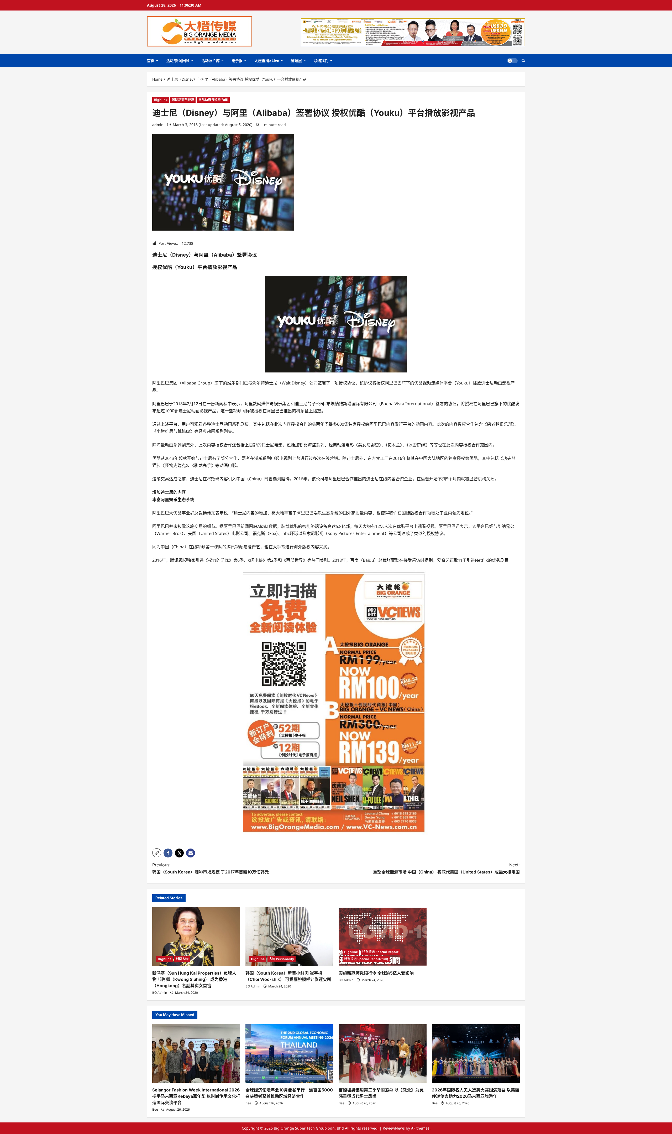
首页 (150, 60)
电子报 (237, 60)
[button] (523, 60)
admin (158, 124)
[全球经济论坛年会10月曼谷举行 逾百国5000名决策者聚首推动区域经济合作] (289, 1053)
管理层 (296, 60)
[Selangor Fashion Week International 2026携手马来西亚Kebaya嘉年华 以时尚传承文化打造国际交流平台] (196, 1053)
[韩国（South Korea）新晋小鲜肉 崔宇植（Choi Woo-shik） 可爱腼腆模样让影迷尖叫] (289, 936)
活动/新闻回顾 (178, 60)
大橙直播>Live (266, 60)
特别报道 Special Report (380, 952)
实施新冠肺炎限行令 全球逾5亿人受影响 (376, 973)
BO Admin (159, 992)
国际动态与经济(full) (213, 99)
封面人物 (182, 959)
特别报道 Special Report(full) (366, 959)
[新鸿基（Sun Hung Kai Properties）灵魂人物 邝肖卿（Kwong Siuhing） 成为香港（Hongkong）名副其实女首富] (196, 936)
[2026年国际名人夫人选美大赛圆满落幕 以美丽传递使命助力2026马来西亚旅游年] (476, 1053)
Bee (155, 1109)
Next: (446, 868)
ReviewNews (394, 1128)
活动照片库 (210, 60)
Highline (160, 99)
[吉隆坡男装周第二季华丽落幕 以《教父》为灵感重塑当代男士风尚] (383, 1053)
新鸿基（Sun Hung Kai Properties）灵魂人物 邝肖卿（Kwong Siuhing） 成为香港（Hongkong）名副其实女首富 (194, 979)
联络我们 (321, 60)
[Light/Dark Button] (512, 60)
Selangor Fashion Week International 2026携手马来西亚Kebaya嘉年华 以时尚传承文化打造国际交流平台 (196, 1096)
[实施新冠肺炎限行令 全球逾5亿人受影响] (383, 936)
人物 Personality (281, 959)
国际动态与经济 (183, 99)
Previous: (210, 868)
